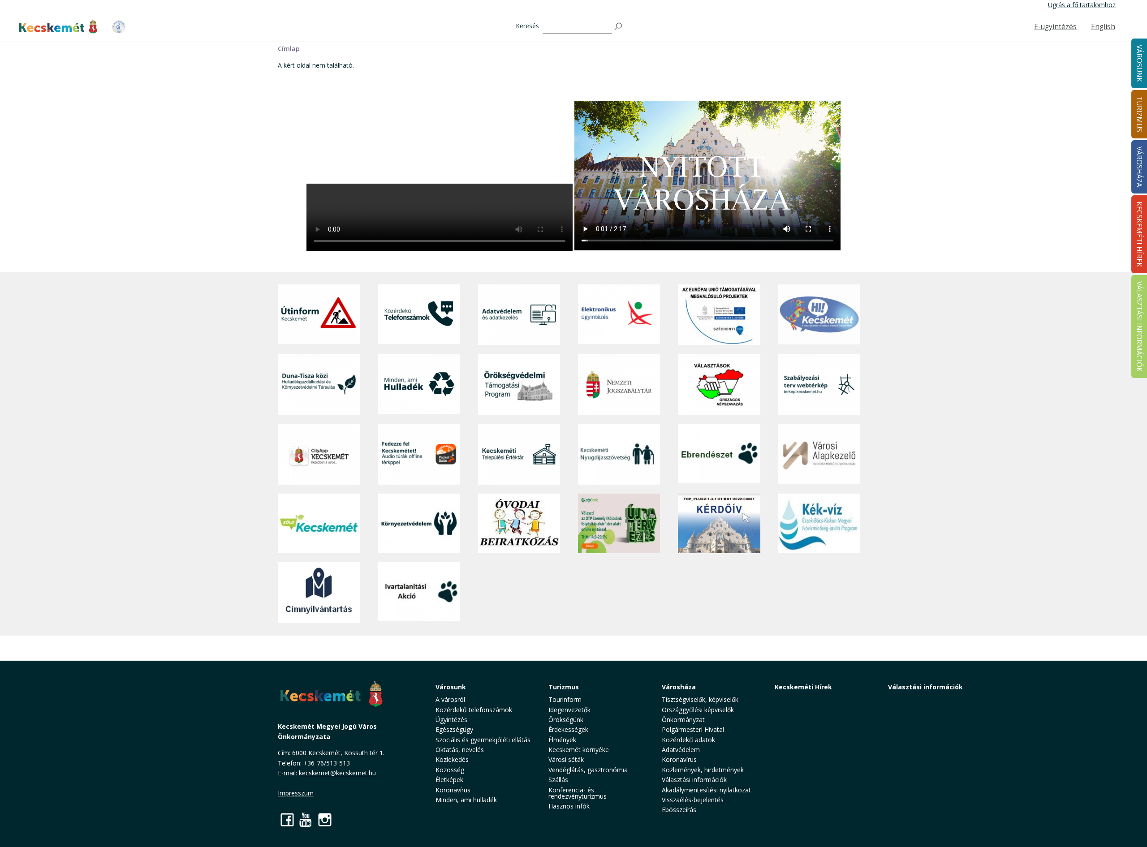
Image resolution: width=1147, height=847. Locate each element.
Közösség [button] (450, 769)
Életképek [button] (449, 779)
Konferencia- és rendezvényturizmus (577, 793)
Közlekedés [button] (452, 759)
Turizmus (563, 687)
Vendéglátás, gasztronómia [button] (588, 769)
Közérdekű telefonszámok (474, 709)
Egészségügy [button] (454, 729)
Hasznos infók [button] (569, 806)
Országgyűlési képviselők (698, 709)
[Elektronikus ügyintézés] (619, 314)
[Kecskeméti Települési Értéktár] (519, 454)
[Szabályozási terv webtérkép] (819, 384)
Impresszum (296, 793)
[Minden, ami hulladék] (419, 384)
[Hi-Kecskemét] (819, 314)
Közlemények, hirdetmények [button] (703, 769)
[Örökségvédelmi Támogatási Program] (519, 384)
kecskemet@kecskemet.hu (337, 773)
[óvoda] (519, 524)
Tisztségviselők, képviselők (700, 699)
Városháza (679, 687)
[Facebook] (287, 819)
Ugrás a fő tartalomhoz (1082, 4)
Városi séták (566, 759)
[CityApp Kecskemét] (319, 454)
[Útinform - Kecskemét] (319, 314)
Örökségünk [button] (565, 719)
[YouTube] (306, 819)
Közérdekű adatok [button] (688, 739)
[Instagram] (324, 819)
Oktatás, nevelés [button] (460, 749)
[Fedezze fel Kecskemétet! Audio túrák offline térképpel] (419, 454)
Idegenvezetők (569, 709)
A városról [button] (450, 699)
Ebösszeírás (679, 809)
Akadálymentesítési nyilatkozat (706, 790)
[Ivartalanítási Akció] (419, 592)
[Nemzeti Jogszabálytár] (619, 384)
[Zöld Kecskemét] (319, 524)
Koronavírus (453, 790)
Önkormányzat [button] (683, 719)
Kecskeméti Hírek (803, 687)
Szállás (558, 779)
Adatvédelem (681, 749)
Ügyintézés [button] (451, 719)
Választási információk (925, 687)
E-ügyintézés (1055, 26)
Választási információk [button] (694, 779)
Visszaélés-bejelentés (693, 799)
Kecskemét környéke (578, 749)
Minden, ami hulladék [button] (466, 799)
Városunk (451, 687)
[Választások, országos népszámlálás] (719, 384)
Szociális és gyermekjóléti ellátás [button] (483, 739)
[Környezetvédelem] (419, 524)
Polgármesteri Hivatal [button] (693, 729)
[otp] (619, 524)
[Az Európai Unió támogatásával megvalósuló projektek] (719, 314)
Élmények (562, 739)
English (1103, 26)
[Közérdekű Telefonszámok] (419, 314)
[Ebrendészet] (719, 454)
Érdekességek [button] (568, 729)
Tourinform (565, 699)
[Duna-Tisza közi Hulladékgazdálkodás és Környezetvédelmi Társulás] (319, 384)
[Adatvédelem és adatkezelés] (519, 314)
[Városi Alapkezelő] (819, 454)
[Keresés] (618, 27)
